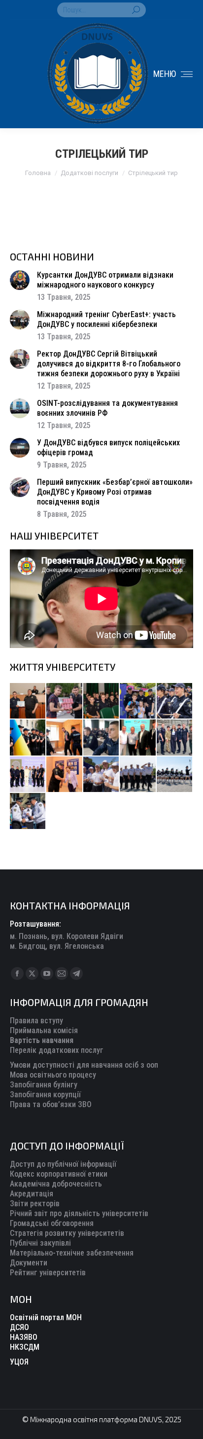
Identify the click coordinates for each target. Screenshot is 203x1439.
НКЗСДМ (24, 1347)
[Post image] (20, 280)
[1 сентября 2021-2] (28, 811)
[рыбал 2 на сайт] (28, 738)
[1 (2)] (175, 738)
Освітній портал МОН (46, 1317)
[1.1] (28, 774)
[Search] (136, 9)
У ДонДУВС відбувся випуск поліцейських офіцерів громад (108, 447)
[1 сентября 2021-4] (138, 774)
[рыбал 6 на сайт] (64, 701)
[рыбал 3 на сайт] (175, 701)
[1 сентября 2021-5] (101, 774)
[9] (64, 774)
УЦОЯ (19, 1362)
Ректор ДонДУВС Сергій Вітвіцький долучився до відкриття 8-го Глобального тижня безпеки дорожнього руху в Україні (108, 363)
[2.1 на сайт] (64, 738)
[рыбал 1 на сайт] (138, 701)
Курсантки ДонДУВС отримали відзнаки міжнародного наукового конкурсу (105, 279)
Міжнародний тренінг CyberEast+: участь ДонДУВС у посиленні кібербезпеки (106, 319)
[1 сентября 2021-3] (175, 774)
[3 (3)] (138, 738)
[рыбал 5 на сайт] (101, 701)
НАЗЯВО (23, 1337)
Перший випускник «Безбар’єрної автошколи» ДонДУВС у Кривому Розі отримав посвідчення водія (115, 491)
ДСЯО (19, 1327)
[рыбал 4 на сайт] (28, 701)
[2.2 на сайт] (101, 738)
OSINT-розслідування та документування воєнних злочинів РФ (107, 408)
